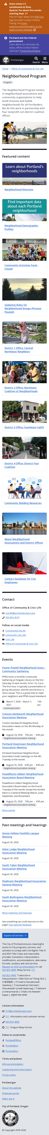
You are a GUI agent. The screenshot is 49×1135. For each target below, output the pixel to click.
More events (8, 810)
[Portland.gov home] (13, 60)
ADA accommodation (12, 1064)
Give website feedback (20, 924)
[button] (36, 60)
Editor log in (8, 1098)
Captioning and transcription (17, 1069)
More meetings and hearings (17, 912)
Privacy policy (9, 1074)
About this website (11, 1087)
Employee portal (10, 1093)
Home (5, 68)
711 (33, 969)
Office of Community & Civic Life (27, 68)
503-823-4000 (9, 969)
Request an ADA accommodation (18, 966)
